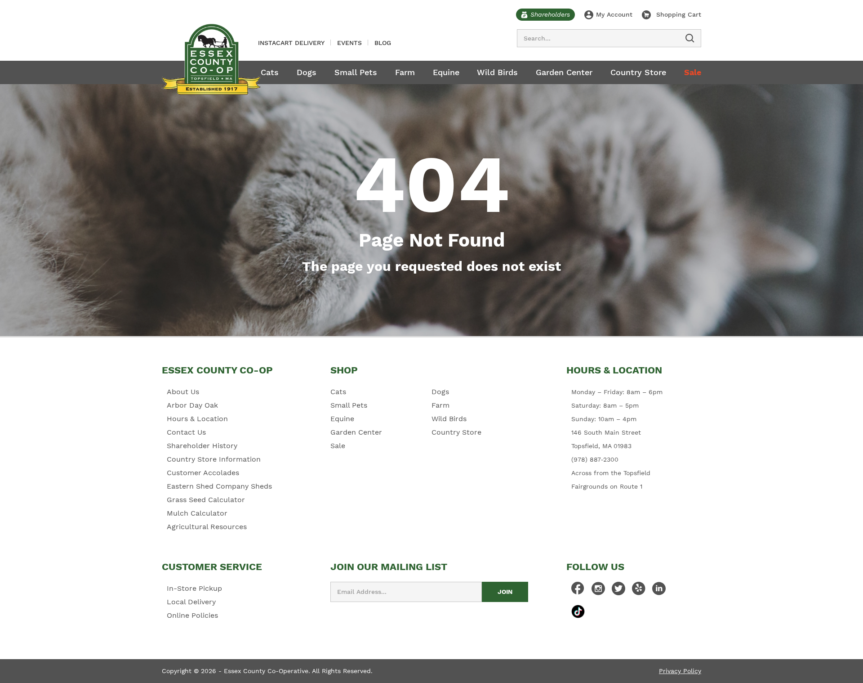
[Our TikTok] (578, 611)
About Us (183, 391)
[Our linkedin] (659, 591)
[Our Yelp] (638, 591)
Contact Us (186, 432)
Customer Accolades (203, 472)
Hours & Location (197, 418)
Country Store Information (214, 459)
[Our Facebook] (578, 591)
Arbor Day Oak (192, 405)
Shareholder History (202, 445)
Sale (692, 72)
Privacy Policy (680, 670)
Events (349, 42)
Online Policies (192, 615)
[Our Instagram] (598, 591)
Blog (382, 42)
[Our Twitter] (618, 591)
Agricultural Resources (207, 526)
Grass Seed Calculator (206, 499)
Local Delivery (191, 602)
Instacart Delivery (291, 42)
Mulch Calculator (197, 513)
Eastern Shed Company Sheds (219, 486)
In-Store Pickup (194, 588)
